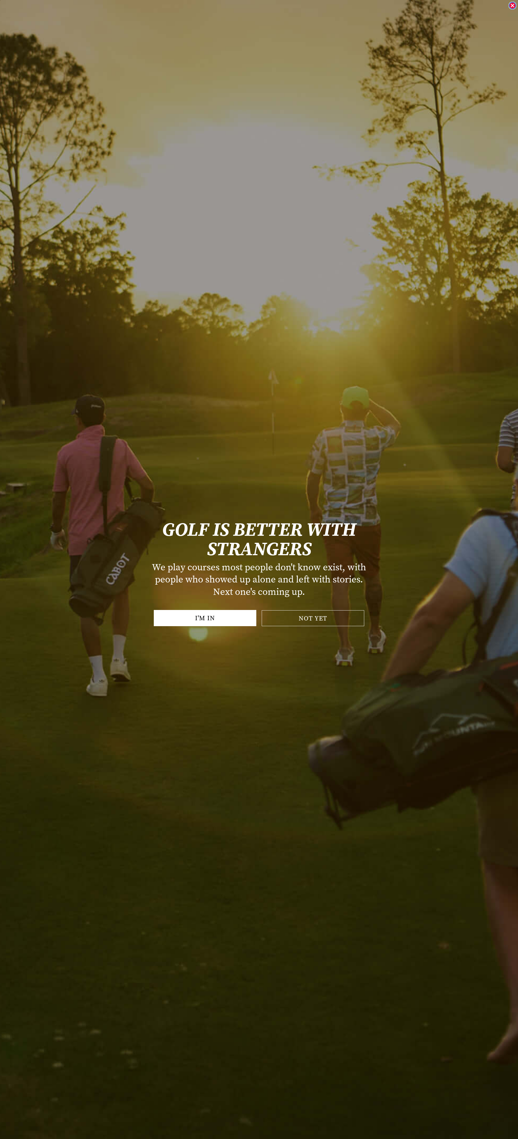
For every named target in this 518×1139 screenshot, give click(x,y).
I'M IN (205, 618)
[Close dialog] (512, 5)
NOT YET (313, 618)
